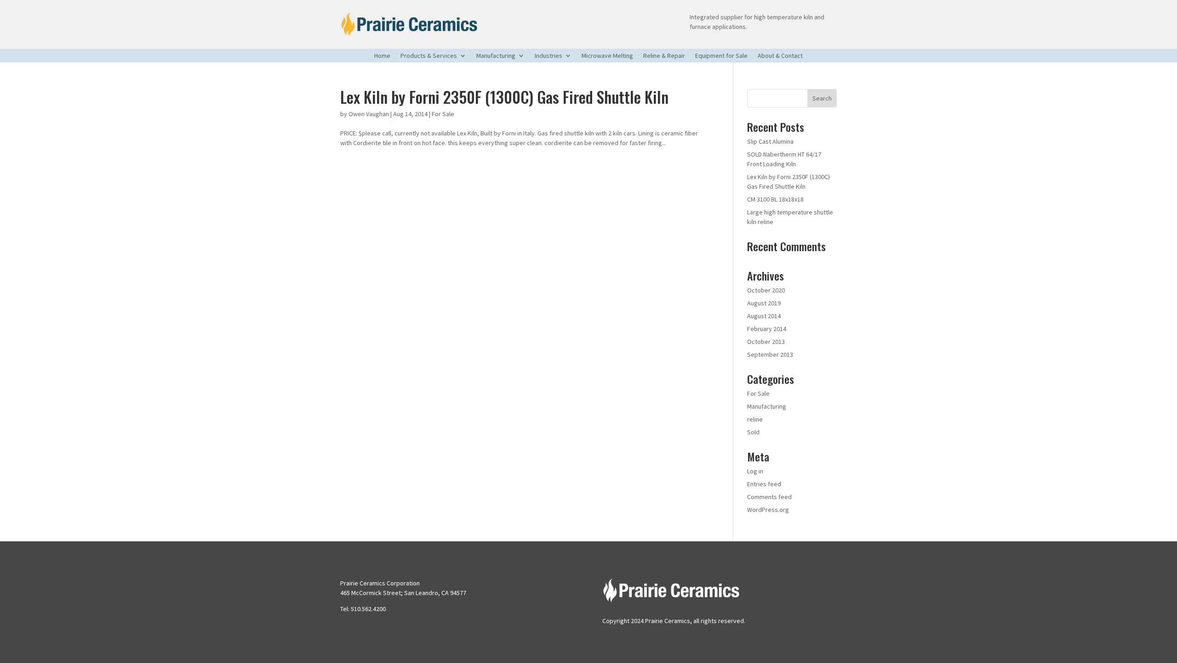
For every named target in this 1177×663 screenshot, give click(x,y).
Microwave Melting (607, 56)
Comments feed (769, 497)
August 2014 (764, 316)
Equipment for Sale (721, 56)
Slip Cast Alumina (770, 141)
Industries (548, 56)
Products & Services (428, 56)
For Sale (443, 114)
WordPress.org (768, 510)
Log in (755, 471)
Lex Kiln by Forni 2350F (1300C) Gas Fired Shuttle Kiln (504, 96)
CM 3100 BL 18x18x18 (775, 199)
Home (382, 56)
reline (755, 419)
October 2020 (766, 290)
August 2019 (764, 303)
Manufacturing (495, 56)
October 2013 (766, 341)
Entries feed (764, 484)
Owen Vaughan (369, 114)
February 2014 (766, 329)
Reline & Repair (664, 56)
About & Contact (780, 56)
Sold (753, 432)
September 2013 (770, 354)
